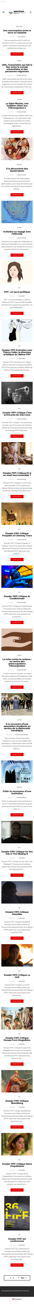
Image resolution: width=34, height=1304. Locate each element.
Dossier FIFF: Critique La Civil (17, 976)
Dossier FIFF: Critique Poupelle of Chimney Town (17, 534)
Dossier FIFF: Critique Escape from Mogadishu (17, 1039)
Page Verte (19, 26)
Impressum (26, 1290)
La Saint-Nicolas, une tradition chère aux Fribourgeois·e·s (17, 105)
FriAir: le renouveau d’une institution (17, 792)
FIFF (19, 288)
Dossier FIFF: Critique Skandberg (17, 1102)
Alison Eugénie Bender (21, 734)
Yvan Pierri (22, 296)
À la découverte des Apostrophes (17, 169)
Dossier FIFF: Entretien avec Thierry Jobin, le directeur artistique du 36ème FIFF (17, 352)
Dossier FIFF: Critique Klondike (17, 913)
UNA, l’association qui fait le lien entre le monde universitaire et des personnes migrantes (17, 68)
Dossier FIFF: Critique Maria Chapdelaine (17, 1165)
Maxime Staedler (21, 419)
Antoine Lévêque (22, 75)
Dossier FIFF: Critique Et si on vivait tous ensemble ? (17, 474)
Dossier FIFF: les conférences (17, 1240)
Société (19, 227)
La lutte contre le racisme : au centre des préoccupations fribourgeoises (17, 662)
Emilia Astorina (21, 112)
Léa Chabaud (21, 36)
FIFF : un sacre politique (17, 292)
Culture (19, 99)
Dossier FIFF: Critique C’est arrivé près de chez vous (17, 413)
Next (22, 1278)
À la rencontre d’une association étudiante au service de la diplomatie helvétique (17, 727)
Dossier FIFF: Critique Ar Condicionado (17, 597)
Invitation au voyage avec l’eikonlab (17, 232)
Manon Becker (21, 238)
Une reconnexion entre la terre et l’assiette (17, 31)
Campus (19, 60)
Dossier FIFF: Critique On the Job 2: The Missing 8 (17, 852)
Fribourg (19, 164)
